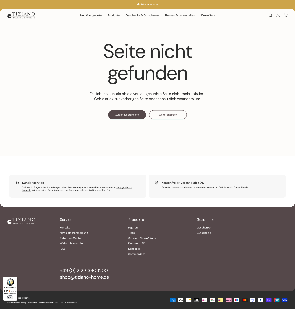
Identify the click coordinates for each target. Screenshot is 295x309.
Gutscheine (204, 233)
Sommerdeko (136, 254)
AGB (61, 303)
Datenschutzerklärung (16, 303)
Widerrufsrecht (71, 303)
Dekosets (134, 249)
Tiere (131, 233)
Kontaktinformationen (48, 303)
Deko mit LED (136, 243)
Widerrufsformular (71, 243)
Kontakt (65, 227)
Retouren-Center (71, 238)
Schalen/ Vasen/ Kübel (142, 238)
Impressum (32, 303)
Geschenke (203, 227)
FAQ (62, 249)
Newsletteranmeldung (74, 233)
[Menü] (15, 278)
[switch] (10, 297)
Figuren (133, 227)
